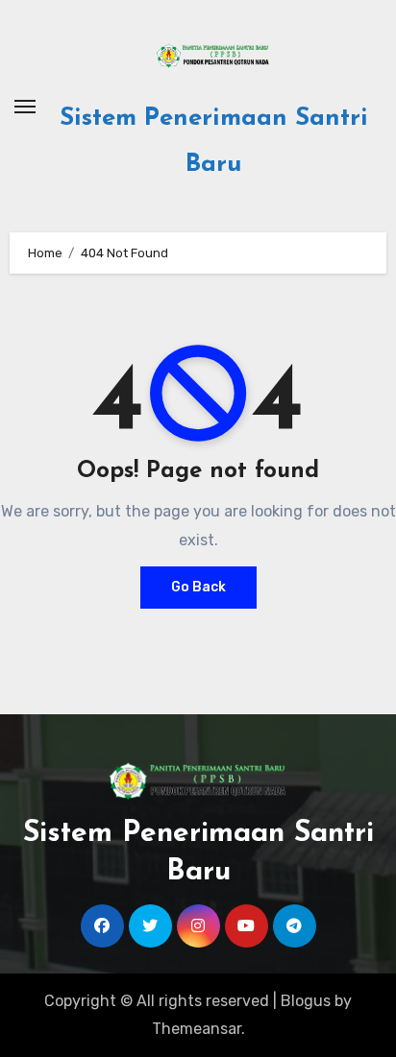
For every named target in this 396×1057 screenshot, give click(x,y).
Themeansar (196, 1029)
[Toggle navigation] (25, 106)
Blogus (306, 1001)
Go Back (198, 587)
